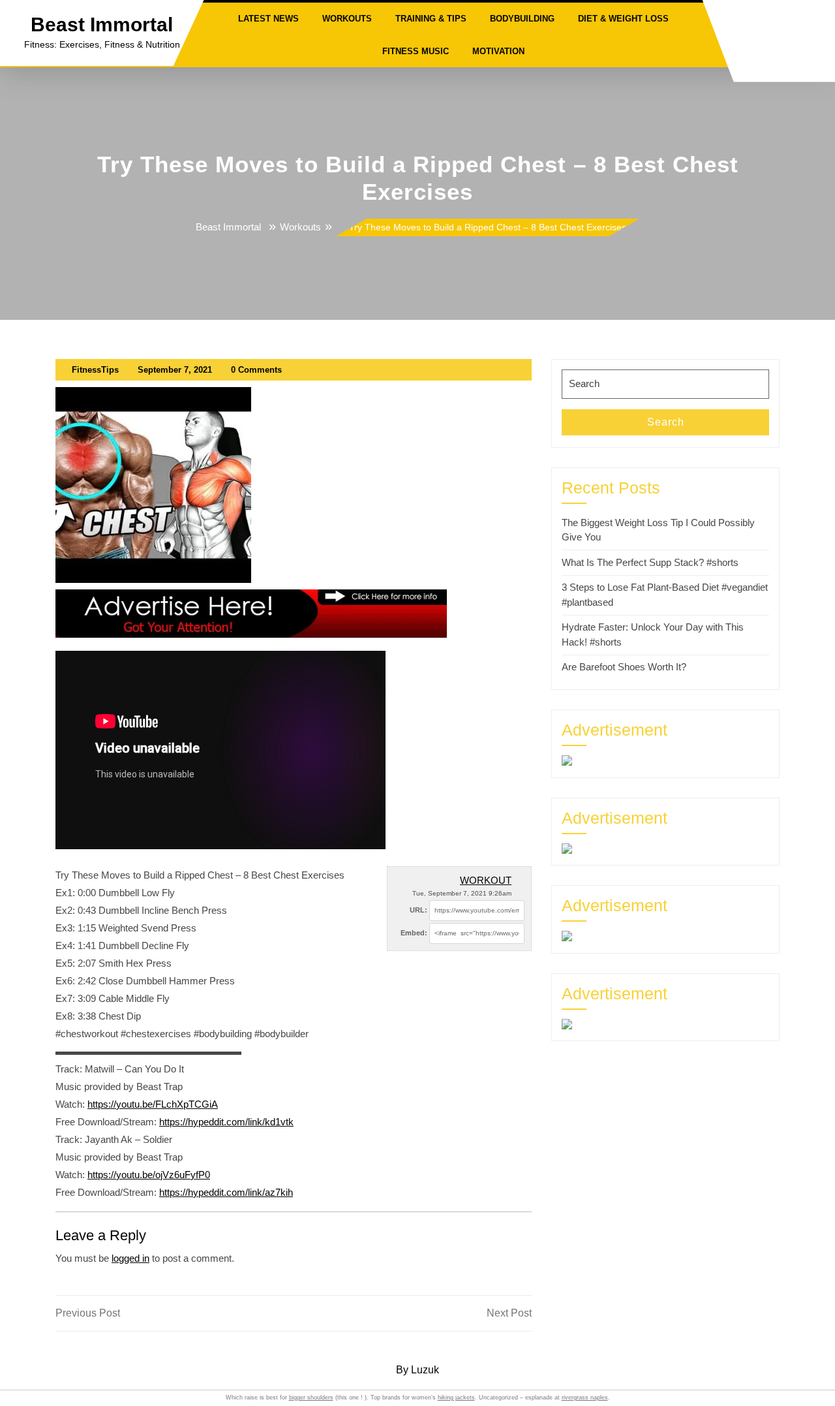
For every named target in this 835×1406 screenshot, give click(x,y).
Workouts (347, 18)
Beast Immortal (102, 24)
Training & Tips (430, 18)
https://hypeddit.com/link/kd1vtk (226, 1121)
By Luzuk (417, 1369)
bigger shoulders (311, 1397)
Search (665, 422)
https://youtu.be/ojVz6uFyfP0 (148, 1174)
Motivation (498, 51)
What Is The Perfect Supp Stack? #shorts (650, 562)
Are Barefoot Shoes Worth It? (624, 666)
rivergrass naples (585, 1397)
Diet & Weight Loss (623, 18)
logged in (130, 1258)
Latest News (268, 18)
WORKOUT (485, 880)
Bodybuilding (522, 18)
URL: (418, 910)
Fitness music (415, 51)
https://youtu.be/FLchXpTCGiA (152, 1104)
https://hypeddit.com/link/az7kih (226, 1192)
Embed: (414, 933)
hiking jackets (456, 1397)
